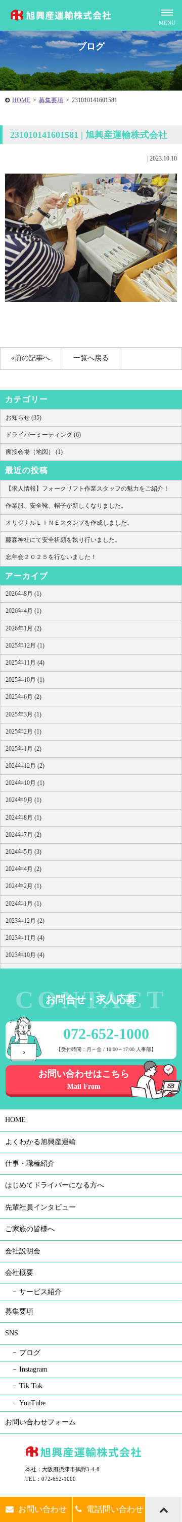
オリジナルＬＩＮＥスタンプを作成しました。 (69, 522)
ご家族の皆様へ (30, 1229)
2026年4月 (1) (23, 610)
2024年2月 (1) (23, 886)
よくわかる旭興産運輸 (40, 1142)
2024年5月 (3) (23, 851)
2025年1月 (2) (23, 748)
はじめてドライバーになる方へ (54, 1185)
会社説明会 (22, 1251)
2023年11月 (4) (25, 937)
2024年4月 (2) (23, 868)
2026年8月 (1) (23, 593)
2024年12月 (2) (25, 765)
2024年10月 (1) (25, 782)
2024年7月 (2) (23, 834)
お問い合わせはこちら (83, 1079)
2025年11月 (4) (25, 662)
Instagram (33, 1369)
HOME (21, 100)
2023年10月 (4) (25, 954)
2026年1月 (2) (23, 628)
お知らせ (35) (23, 417)
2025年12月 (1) (25, 645)
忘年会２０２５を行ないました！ (51, 556)
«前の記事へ (30, 358)
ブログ (29, 1352)
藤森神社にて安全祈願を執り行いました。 (63, 539)
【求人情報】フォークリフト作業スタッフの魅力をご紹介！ (87, 488)
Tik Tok (30, 1386)
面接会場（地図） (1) (34, 451)
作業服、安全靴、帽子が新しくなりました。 (66, 505)
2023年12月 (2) (25, 920)
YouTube (32, 1403)
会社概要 (19, 1272)
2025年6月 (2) (23, 696)
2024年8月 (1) (23, 817)
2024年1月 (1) (23, 903)
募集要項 (51, 100)
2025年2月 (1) (23, 731)
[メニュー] (167, 15)
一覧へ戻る (91, 358)
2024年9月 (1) (23, 800)
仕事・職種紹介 (30, 1163)
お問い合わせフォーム (40, 1422)
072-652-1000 (106, 1033)
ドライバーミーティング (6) (43, 434)
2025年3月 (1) (23, 714)
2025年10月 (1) (25, 679)
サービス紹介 (40, 1292)
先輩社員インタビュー (40, 1207)
